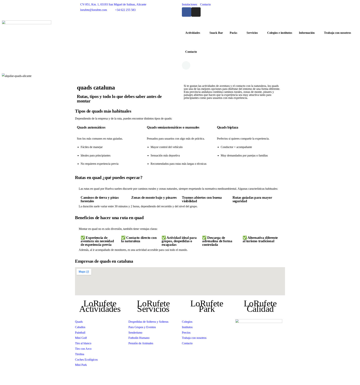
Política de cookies (232, 380)
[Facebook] (186, 12)
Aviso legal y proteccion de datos (174, 380)
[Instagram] (196, 12)
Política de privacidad (207, 380)
